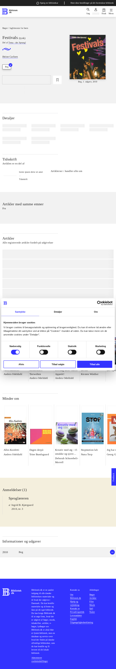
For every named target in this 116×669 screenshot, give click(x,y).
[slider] (87, 59)
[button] (58, 552)
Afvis (21, 364)
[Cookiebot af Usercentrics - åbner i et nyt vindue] (99, 303)
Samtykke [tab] (20, 311)
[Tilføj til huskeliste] (57, 80)
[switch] (43, 352)
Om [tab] (96, 311)
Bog (6, 67)
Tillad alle (95, 364)
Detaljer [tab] (58, 311)
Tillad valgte (58, 364)
